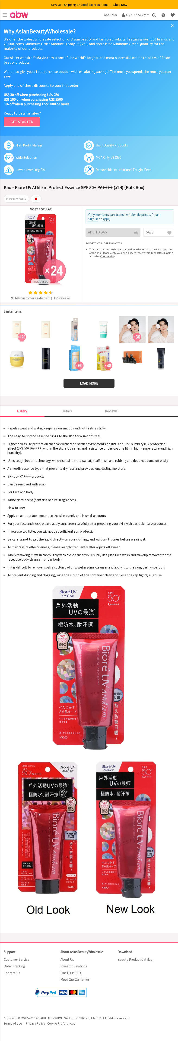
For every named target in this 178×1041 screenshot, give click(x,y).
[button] (18, 998)
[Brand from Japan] (36, 199)
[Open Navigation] (5, 15)
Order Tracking (14, 966)
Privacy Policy (35, 1023)
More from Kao (14, 198)
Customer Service (16, 959)
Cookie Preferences (61, 1023)
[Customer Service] (163, 14)
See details (107, 256)
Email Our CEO (70, 973)
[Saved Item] (173, 14)
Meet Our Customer (74, 979)
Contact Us (12, 973)
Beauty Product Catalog (135, 959)
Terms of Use (13, 1023)
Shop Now (120, 5)
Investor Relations (73, 966)
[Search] (154, 14)
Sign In (93, 219)
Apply (106, 219)
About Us (67, 959)
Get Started (22, 121)
